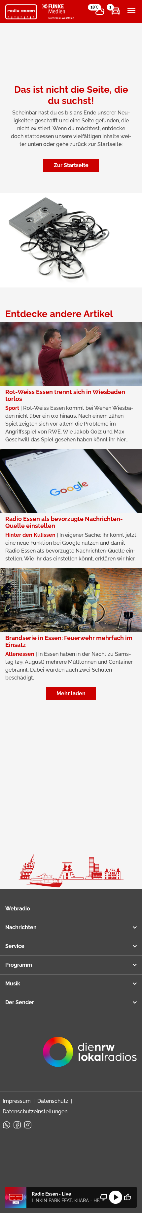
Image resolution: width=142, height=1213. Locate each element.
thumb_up (127, 1197)
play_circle (116, 1197)
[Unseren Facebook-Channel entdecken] (17, 1125)
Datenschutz (52, 1101)
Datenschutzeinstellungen (35, 1111)
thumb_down (104, 1197)
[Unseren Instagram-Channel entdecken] (28, 1125)
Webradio (17, 908)
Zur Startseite (71, 165)
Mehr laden (71, 693)
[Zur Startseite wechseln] (21, 12)
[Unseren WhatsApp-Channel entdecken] (7, 1125)
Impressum (17, 1101)
